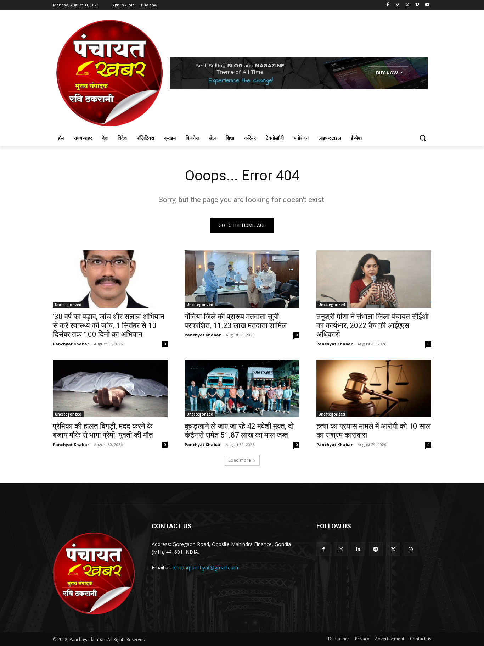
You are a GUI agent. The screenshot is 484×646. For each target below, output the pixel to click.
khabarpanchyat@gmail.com (205, 567)
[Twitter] (408, 5)
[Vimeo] (417, 5)
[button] (422, 137)
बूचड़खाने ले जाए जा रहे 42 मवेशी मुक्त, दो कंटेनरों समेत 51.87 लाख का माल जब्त (239, 430)
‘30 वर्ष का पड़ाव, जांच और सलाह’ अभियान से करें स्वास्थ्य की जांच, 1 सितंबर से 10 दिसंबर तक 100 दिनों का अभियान (108, 325)
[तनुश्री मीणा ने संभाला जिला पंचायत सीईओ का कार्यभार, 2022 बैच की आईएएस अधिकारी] (373, 279)
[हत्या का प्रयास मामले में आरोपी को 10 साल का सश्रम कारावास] (373, 388)
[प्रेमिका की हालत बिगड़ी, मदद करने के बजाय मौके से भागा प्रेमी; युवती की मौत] (110, 388)
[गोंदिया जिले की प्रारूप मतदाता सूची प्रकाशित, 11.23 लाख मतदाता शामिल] (242, 279)
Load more (240, 460)
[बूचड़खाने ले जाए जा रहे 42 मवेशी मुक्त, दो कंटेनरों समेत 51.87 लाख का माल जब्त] (242, 388)
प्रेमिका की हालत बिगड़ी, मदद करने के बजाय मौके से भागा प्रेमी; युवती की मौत (103, 430)
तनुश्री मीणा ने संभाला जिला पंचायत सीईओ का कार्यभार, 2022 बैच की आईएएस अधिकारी (372, 325)
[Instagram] (398, 5)
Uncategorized (68, 304)
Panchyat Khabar (71, 343)
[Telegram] (376, 549)
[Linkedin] (358, 549)
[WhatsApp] (410, 549)
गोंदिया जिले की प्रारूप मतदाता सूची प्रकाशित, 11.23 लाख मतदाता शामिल (236, 321)
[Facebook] (388, 5)
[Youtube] (427, 5)
